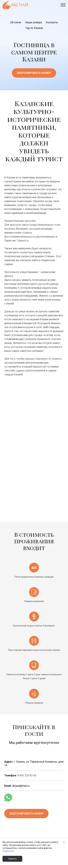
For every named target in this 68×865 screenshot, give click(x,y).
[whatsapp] (8, 797)
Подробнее (8, 851)
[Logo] (15, 5)
